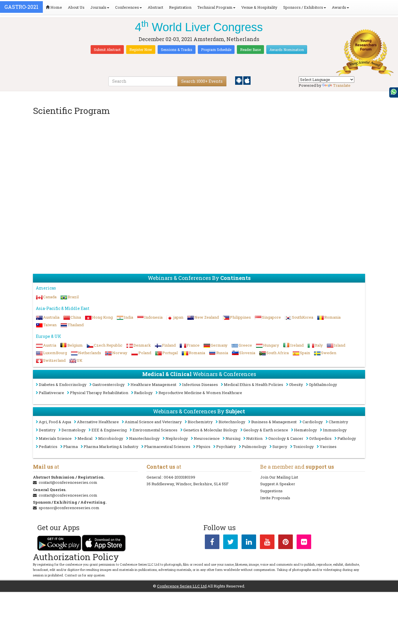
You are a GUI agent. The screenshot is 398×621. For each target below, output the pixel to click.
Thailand (76, 324)
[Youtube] (267, 543)
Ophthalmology (323, 384)
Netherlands (89, 352)
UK (79, 360)
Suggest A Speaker (277, 483)
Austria (49, 345)
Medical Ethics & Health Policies (253, 384)
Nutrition (254, 438)
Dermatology (73, 430)
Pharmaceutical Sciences (167, 446)
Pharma (70, 446)
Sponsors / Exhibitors (303, 7)
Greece (245, 345)
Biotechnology (232, 421)
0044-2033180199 (179, 477)
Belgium (75, 345)
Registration (180, 7)
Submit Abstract (107, 49)
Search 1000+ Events (202, 81)
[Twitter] (230, 543)
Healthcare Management (153, 384)
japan (178, 317)
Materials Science (55, 438)
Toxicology (303, 446)
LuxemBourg (55, 352)
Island (339, 345)
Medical (85, 438)
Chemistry (338, 421)
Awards (339, 7)
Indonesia (153, 317)
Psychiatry (226, 446)
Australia (51, 317)
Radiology (143, 392)
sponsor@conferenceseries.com (69, 507)
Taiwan (50, 324)
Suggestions (271, 490)
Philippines (240, 317)
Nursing (233, 438)
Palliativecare (51, 392)
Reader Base (250, 49)
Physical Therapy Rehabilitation (99, 392)
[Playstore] (239, 80)
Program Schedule (216, 49)
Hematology (305, 430)
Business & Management (274, 421)
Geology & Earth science (265, 430)
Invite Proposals (275, 497)
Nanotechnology (144, 438)
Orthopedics (320, 438)
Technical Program (215, 7)
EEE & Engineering (109, 430)
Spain (305, 352)
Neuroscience (207, 438)
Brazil (73, 296)
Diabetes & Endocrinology (63, 384)
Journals (98, 7)
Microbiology (110, 438)
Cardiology (312, 421)
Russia (222, 352)
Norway (119, 352)
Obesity (296, 384)
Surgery (279, 446)
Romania (332, 317)
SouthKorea (302, 317)
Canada (50, 296)
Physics (203, 446)
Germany (219, 345)
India (128, 317)
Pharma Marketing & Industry (111, 446)
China (76, 317)
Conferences (127, 7)
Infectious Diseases (200, 384)
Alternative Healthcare (98, 421)
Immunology (335, 430)
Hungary (271, 345)
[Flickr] (304, 543)
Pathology (346, 438)
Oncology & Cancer (285, 438)
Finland (169, 345)
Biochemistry (200, 421)
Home (56, 7)
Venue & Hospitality (259, 7)
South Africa (277, 352)
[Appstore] (247, 80)
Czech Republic (108, 345)
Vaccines (328, 446)
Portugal (170, 352)
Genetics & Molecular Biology (210, 430)
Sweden (328, 352)
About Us (76, 7)
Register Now (140, 49)
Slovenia (247, 352)
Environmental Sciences (155, 430)
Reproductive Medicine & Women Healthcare (200, 392)
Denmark (142, 345)
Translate (342, 85)
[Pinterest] (285, 543)
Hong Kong (102, 317)
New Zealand (206, 317)
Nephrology (176, 438)
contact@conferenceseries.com (68, 482)
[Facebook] (212, 543)
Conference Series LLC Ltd (182, 586)
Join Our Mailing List (279, 477)
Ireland (297, 345)
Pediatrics (48, 446)
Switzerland (54, 360)
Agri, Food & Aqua (55, 421)
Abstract (155, 7)
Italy (319, 345)
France (193, 345)
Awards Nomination (287, 49)
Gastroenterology (108, 384)
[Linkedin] (249, 543)
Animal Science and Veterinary (153, 421)
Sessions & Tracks (176, 49)
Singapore (271, 317)
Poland (144, 352)
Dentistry (47, 430)
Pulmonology (254, 446)
